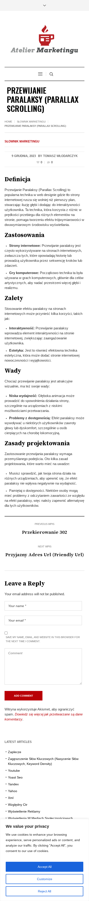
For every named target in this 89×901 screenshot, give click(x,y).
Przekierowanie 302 (44, 532)
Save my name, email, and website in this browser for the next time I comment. (43, 639)
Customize (44, 879)
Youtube (14, 770)
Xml (10, 798)
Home (8, 121)
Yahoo (12, 791)
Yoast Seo (15, 777)
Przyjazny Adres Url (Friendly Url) (44, 555)
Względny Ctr (17, 804)
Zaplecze (14, 752)
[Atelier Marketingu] (44, 39)
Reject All (44, 891)
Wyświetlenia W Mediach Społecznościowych (40, 818)
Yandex (13, 784)
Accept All (45, 867)
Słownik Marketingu (31, 121)
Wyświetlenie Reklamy (24, 811)
